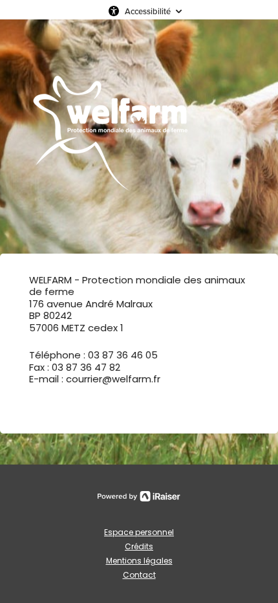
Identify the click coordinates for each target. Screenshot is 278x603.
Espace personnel (139, 532)
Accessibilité (148, 11)
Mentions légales (139, 560)
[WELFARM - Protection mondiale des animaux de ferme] (110, 137)
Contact (139, 574)
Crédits (139, 546)
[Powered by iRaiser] (139, 496)
